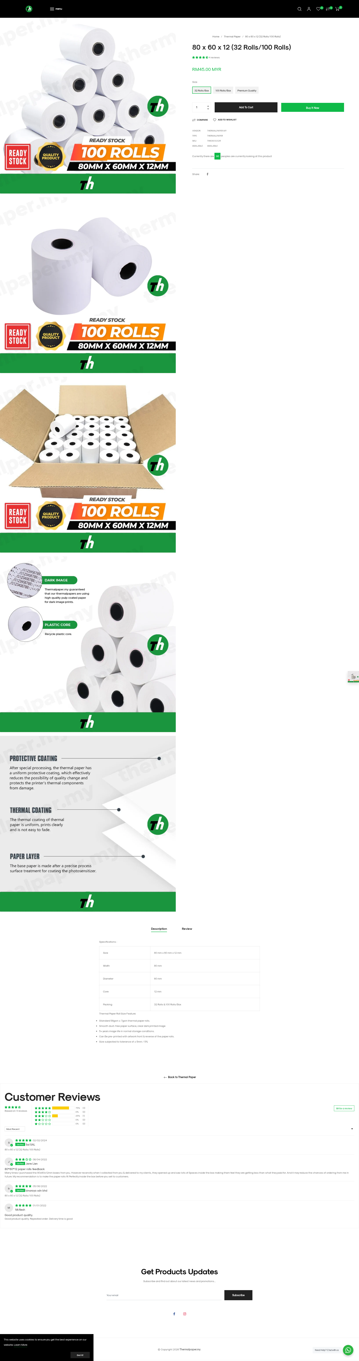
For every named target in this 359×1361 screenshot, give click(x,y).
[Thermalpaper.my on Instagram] (184, 1313)
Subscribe (238, 1295)
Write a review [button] (344, 1108)
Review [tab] (187, 928)
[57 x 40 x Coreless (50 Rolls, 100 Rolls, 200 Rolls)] (353, 676)
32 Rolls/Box (201, 90)
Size (194, 81)
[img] (23, 1140)
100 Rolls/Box (223, 90)
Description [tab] (159, 928)
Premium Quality (246, 90)
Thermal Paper (232, 36)
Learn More (20, 1344)
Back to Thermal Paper (181, 1077)
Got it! (80, 1355)
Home (215, 36)
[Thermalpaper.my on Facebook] (174, 1313)
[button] (200, 57)
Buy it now (312, 107)
